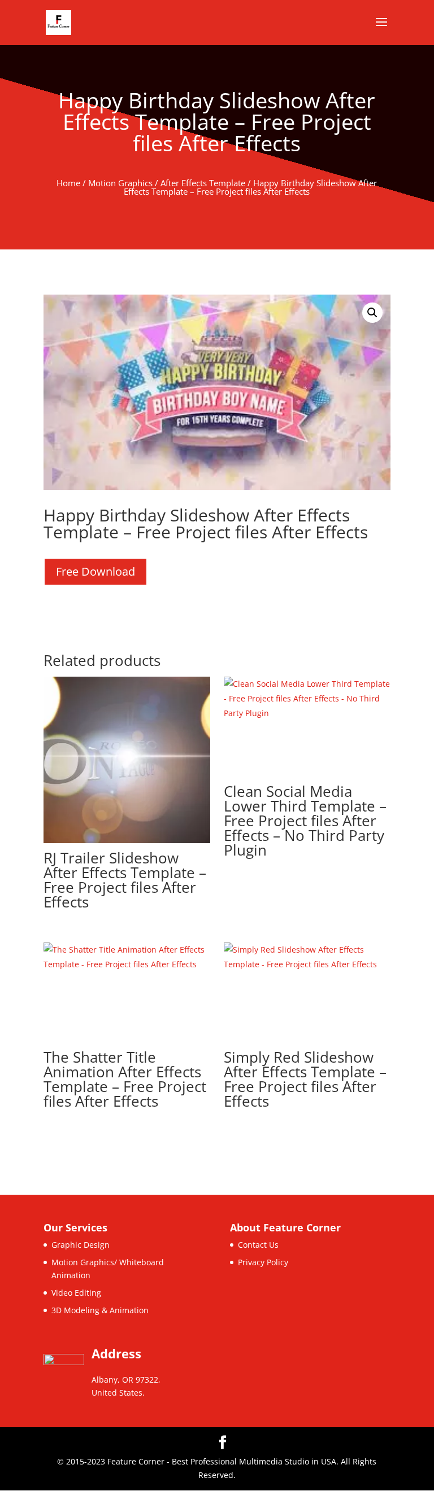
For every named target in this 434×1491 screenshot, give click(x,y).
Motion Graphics (120, 182)
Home (68, 182)
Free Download (95, 571)
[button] (372, 312)
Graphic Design (80, 1244)
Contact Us (258, 1244)
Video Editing (76, 1292)
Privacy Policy (263, 1262)
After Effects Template (202, 182)
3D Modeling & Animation (100, 1310)
